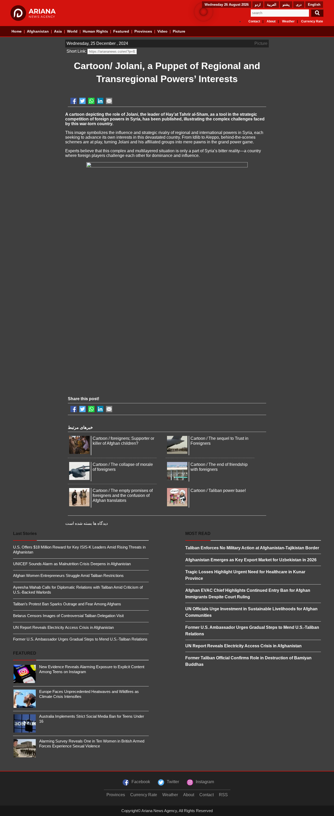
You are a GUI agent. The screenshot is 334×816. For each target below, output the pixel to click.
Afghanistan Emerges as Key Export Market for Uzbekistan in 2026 (251, 560)
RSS (223, 795)
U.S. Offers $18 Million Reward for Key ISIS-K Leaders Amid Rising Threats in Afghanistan (79, 549)
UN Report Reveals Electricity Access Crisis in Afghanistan (63, 627)
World (72, 31)
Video (162, 31)
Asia (58, 31)
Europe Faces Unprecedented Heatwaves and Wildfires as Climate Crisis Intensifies (89, 694)
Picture (179, 31)
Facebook (141, 782)
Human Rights (95, 31)
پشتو (286, 5)
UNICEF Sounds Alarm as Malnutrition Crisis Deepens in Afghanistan (72, 564)
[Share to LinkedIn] (100, 101)
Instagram (205, 782)
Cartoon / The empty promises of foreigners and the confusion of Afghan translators (123, 495)
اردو (258, 5)
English (314, 5)
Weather (288, 21)
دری (299, 5)
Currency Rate (312, 21)
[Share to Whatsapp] (91, 101)
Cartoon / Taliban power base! (218, 490)
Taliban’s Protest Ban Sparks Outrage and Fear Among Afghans (67, 604)
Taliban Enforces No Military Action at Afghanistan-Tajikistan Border (252, 548)
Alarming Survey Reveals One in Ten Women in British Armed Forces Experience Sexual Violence (91, 743)
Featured (121, 31)
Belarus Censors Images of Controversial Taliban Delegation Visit (68, 615)
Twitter (173, 782)
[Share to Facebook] (73, 101)
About (271, 21)
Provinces (143, 31)
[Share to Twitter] (82, 101)
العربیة (271, 5)
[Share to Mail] (109, 101)
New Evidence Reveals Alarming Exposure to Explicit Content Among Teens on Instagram (91, 669)
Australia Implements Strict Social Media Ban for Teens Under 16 (91, 718)
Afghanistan (38, 31)
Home (16, 31)
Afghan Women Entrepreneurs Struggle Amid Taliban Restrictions (68, 575)
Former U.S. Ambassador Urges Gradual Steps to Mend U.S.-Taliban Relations (80, 639)
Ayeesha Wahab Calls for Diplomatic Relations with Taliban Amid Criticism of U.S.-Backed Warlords (78, 589)
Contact (254, 21)
